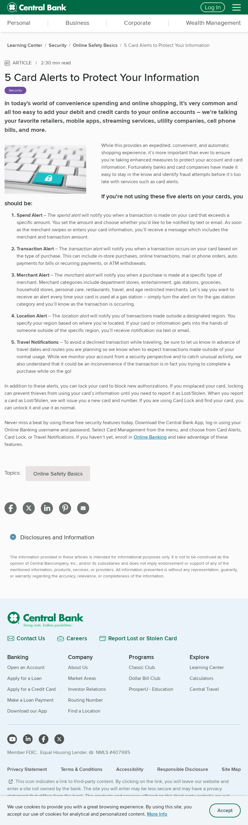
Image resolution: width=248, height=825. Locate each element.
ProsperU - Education (151, 689)
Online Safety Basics (58, 473)
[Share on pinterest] (65, 508)
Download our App (27, 710)
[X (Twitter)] (59, 739)
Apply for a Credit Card (31, 689)
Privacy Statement (27, 769)
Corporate (137, 23)
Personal (19, 23)
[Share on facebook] (11, 508)
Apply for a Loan (24, 678)
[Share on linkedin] (47, 508)
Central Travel (204, 689)
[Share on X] (29, 508)
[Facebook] (43, 739)
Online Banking (150, 437)
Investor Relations (87, 689)
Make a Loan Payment (30, 700)
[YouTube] (12, 739)
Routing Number (85, 700)
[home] (100, 7)
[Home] (124, 619)
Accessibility (129, 769)
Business (77, 23)
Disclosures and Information (57, 537)
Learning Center (207, 667)
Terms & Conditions (82, 769)
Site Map (231, 769)
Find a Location (84, 710)
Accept (225, 810)
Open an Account (25, 667)
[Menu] (236, 7)
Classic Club (142, 667)
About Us (78, 667)
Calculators (201, 678)
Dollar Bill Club (144, 678)
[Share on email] (83, 508)
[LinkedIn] (28, 739)
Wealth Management (213, 23)
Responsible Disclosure (182, 769)
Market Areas (82, 678)
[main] (124, 343)
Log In (213, 7)
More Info (157, 813)
